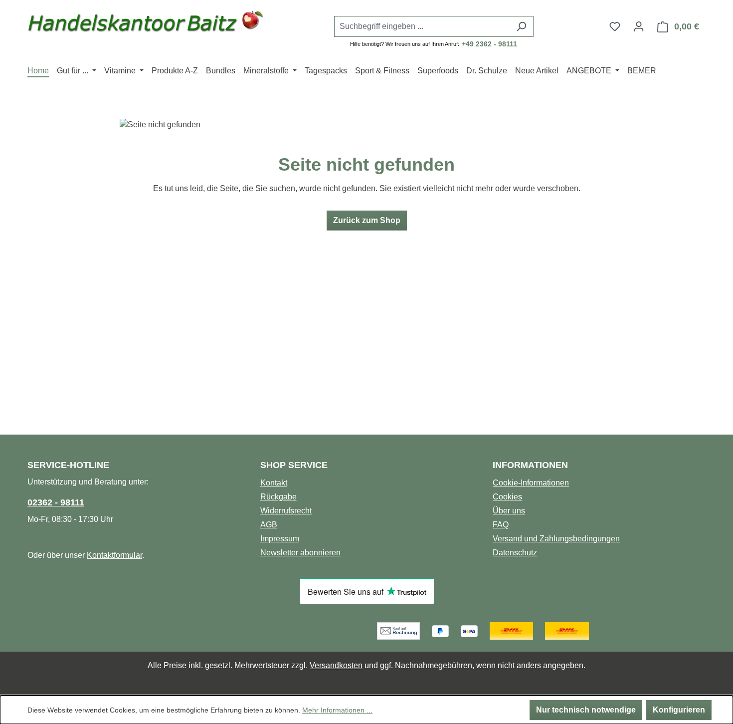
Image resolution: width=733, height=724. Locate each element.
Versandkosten (336, 665)
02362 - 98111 (55, 502)
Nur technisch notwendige (586, 710)
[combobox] (422, 26)
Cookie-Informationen (531, 483)
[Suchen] (521, 26)
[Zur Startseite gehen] (145, 24)
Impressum (279, 538)
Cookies (507, 496)
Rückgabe (278, 496)
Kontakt (273, 483)
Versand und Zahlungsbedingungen (556, 538)
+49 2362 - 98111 (489, 44)
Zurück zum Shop (366, 220)
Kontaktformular (114, 555)
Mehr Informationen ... (337, 710)
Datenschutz (515, 552)
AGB (268, 524)
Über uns (509, 510)
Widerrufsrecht (286, 510)
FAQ (501, 524)
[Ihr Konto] (639, 26)
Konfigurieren (679, 710)
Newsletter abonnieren (300, 552)
